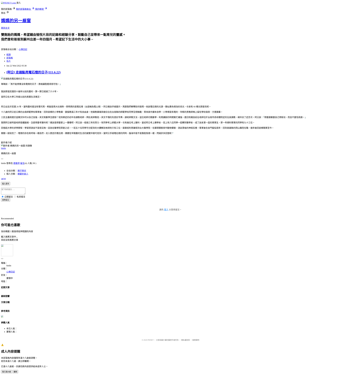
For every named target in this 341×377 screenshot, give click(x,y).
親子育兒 (22, 171)
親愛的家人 (23, 174)
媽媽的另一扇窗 (16, 20)
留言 (22, 163)
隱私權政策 (185, 340)
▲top (3, 178)
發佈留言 (5, 200)
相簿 (8, 55)
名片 (8, 61)
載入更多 (5, 184)
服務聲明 (195, 340)
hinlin (3, 148)
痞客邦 (16, 163)
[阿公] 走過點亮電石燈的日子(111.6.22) (33, 72)
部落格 (9, 58)
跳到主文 (5, 28)
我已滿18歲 (6, 372)
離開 (15, 372)
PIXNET (151, 340)
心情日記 (23, 49)
